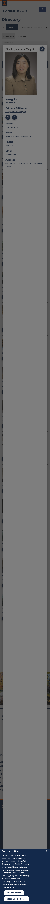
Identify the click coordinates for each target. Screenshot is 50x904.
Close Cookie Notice (16, 898)
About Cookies (14, 892)
